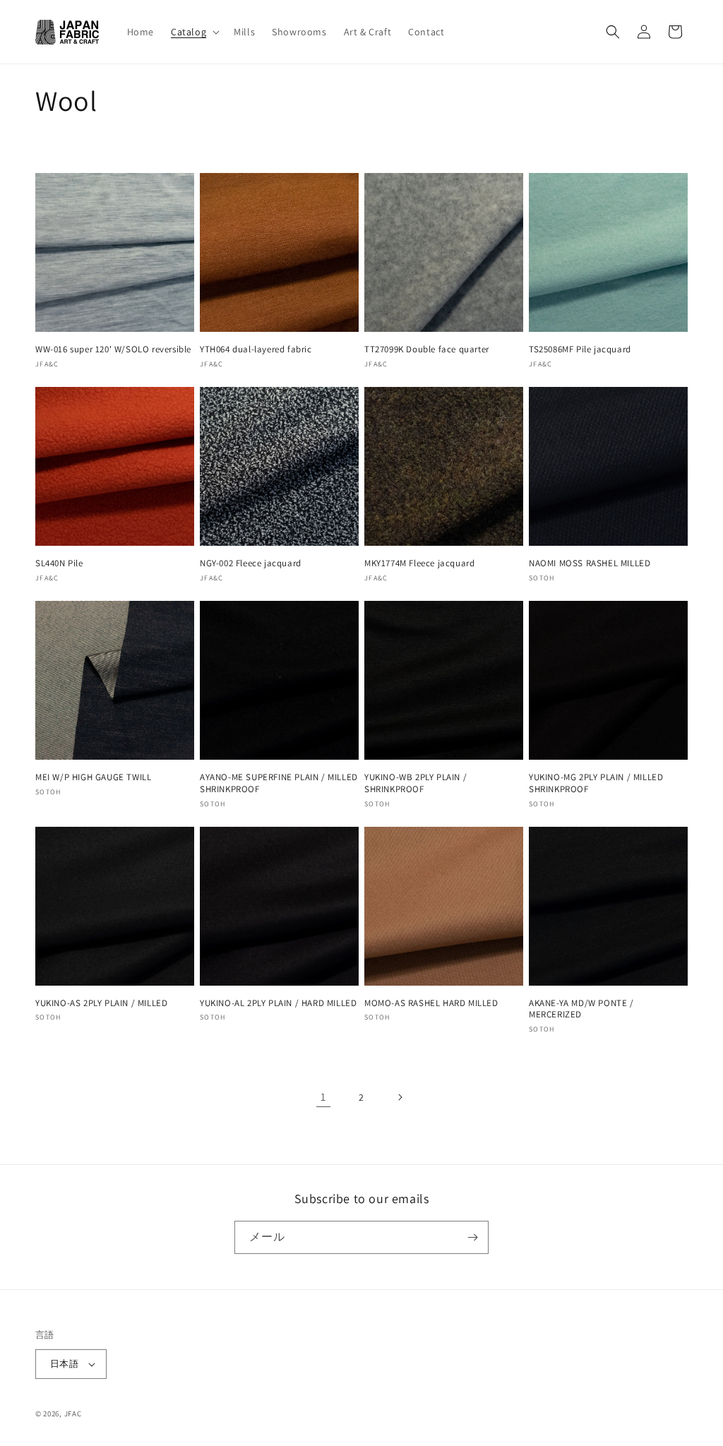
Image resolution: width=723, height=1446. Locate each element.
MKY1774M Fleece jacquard (419, 563)
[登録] (472, 1237)
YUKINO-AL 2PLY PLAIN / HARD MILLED (278, 1003)
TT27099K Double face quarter (426, 349)
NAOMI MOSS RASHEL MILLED (589, 563)
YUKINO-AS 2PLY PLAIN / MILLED (101, 1003)
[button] (193, 32)
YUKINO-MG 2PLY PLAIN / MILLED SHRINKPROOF (596, 783)
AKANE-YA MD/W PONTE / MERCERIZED (581, 1009)
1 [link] (323, 1096)
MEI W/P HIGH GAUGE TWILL (93, 777)
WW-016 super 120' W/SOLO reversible (113, 349)
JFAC (73, 1413)
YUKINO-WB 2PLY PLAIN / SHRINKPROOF (415, 783)
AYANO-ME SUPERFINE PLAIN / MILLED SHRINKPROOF (279, 783)
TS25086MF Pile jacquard (580, 349)
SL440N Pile (59, 563)
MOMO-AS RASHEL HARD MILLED (431, 1003)
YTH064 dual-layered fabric (256, 349)
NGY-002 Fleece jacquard (250, 563)
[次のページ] (399, 1097)
